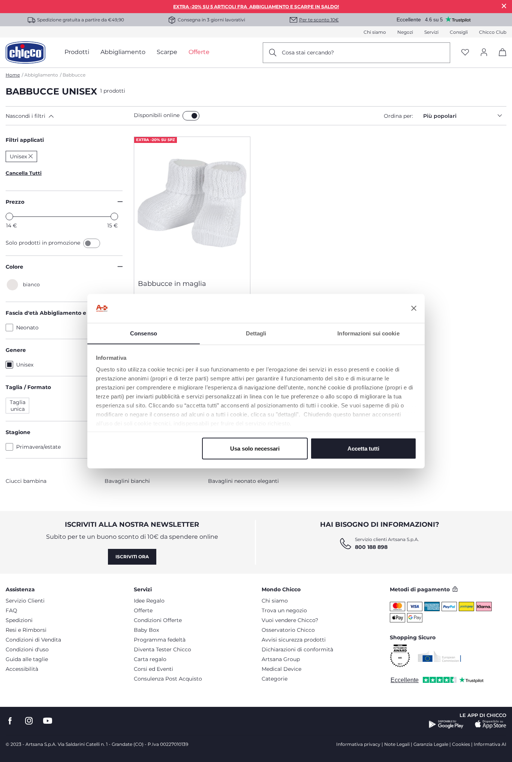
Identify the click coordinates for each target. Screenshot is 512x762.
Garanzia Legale (430, 744)
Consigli (459, 32)
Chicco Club (492, 32)
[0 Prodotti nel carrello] (499, 58)
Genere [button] (16, 350)
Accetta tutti (363, 448)
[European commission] (439, 656)
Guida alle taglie (27, 659)
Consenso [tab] (143, 333)
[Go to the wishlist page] (465, 52)
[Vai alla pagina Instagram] (28, 721)
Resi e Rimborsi (26, 630)
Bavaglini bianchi (127, 481)
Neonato (27, 327)
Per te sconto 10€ (319, 20)
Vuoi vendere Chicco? (290, 620)
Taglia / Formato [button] (28, 387)
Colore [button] (14, 266)
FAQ (11, 610)
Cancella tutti (24, 173)
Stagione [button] (18, 432)
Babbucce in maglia (172, 284)
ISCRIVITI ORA (132, 556)
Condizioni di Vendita (33, 639)
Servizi (431, 32)
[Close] (504, 6)
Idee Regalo (149, 600)
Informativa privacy (358, 744)
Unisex (24, 364)
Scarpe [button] (167, 52)
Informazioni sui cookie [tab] (368, 333)
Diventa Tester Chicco (162, 649)
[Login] (484, 52)
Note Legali (397, 744)
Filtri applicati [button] (25, 140)
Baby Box (146, 630)
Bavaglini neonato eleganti (243, 481)
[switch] (191, 115)
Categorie (274, 678)
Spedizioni (19, 620)
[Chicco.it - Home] (25, 52)
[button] (68, 116)
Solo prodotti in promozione (44, 242)
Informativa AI (490, 744)
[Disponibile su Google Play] (446, 724)
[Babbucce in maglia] (192, 205)
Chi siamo (375, 32)
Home (13, 75)
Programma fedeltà (160, 639)
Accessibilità (22, 669)
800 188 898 (371, 547)
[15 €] (114, 216)
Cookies (461, 744)
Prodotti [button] (76, 52)
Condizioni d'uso (27, 649)
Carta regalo (150, 659)
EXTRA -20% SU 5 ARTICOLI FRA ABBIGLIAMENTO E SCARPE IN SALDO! (256, 6)
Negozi (405, 32)
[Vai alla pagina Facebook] (10, 721)
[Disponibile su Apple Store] (490, 724)
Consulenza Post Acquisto (168, 678)
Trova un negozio (284, 610)
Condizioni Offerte (158, 620)
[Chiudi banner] (413, 308)
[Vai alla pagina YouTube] (47, 721)
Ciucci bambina (26, 481)
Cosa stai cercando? (308, 52)
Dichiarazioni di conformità (297, 649)
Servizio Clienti (25, 600)
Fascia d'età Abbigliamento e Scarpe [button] (56, 313)
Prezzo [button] (15, 201)
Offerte (143, 610)
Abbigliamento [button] (122, 52)
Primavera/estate (38, 446)
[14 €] (9, 216)
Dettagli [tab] (256, 333)
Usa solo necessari (255, 448)
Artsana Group (281, 659)
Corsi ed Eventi (153, 669)
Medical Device (281, 669)
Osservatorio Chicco (288, 630)
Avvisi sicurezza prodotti (294, 639)
